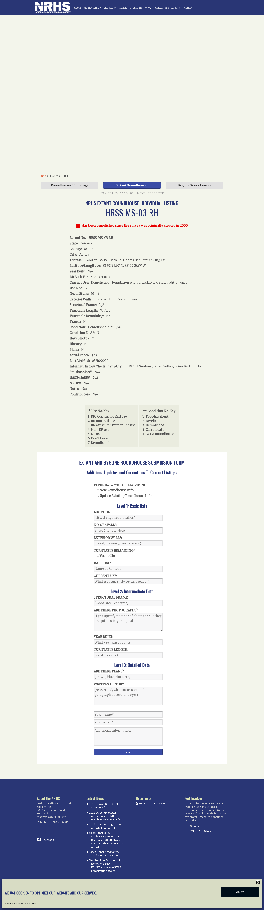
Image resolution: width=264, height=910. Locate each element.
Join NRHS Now (202, 831)
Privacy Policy (31, 903)
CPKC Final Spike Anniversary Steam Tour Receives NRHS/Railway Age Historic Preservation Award (106, 839)
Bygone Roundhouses (194, 185)
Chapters (109, 7)
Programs (136, 7)
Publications (161, 7)
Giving (123, 7)
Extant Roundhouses (132, 185)
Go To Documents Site (151, 803)
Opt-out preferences (14, 903)
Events (175, 7)
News (148, 7)
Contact (189, 7)
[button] (257, 882)
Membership (91, 7)
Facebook (48, 839)
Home (42, 175)
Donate (197, 826)
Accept (240, 891)
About (77, 7)
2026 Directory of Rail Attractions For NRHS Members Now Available (105, 816)
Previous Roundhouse (116, 193)
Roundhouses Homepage (70, 185)
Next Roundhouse (151, 193)
